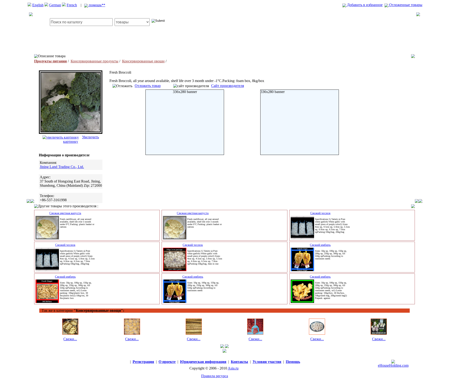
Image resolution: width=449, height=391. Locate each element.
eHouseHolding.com (393, 365)
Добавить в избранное (364, 5)
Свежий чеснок (320, 213)
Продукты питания (50, 61)
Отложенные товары (405, 5)
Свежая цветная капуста (65, 213)
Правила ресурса (214, 376)
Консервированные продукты (94, 61)
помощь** (96, 5)
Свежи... (70, 339)
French (72, 5)
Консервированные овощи (143, 61)
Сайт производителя (227, 86)
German (55, 5)
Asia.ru (233, 368)
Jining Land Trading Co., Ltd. (62, 167)
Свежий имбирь (320, 245)
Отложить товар (148, 86)
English (37, 5)
